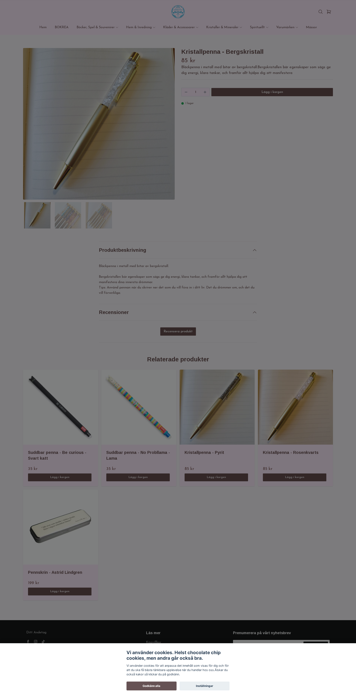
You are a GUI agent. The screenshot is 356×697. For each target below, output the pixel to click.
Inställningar (204, 686)
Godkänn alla (151, 686)
